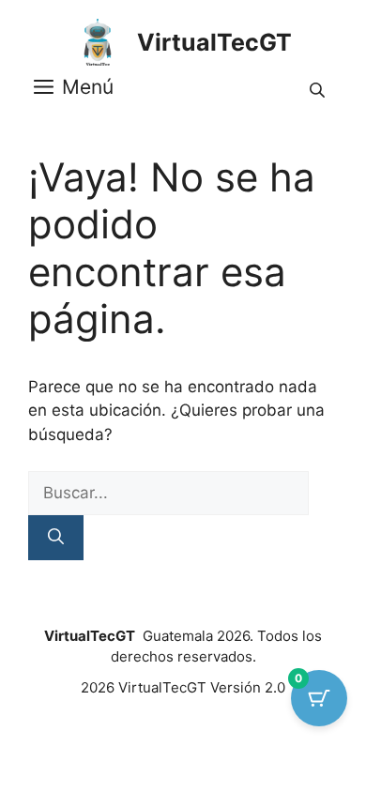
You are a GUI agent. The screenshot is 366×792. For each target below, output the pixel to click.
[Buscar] (56, 537)
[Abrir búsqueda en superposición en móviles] (319, 88)
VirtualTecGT (214, 42)
